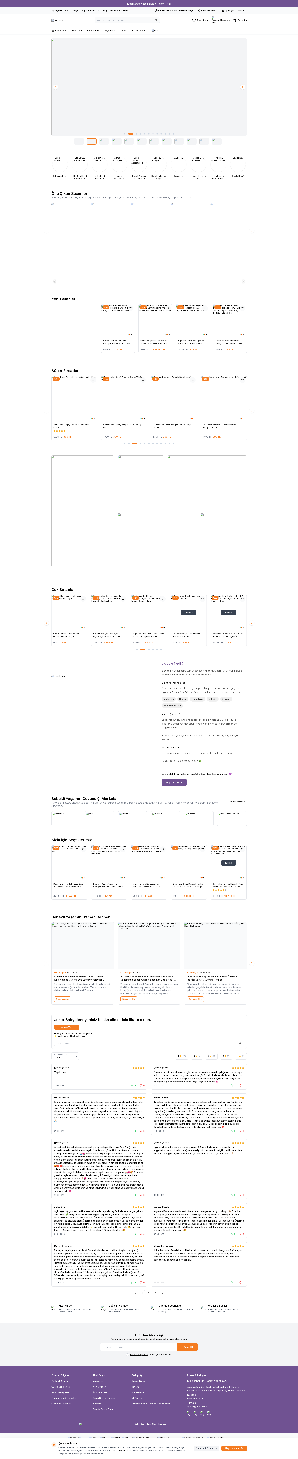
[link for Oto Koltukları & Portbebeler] (79, 168)
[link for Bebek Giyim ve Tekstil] (198, 168)
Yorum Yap (66, 1027)
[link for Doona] (99, 818)
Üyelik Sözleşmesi (60, 1386)
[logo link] (57, 20)
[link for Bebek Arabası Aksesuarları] (139, 168)
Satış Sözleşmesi (60, 1392)
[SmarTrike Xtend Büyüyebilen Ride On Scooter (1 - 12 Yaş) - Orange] (189, 863)
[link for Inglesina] (149, 230)
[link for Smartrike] (132, 818)
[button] (124, 134)
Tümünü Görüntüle (237, 802)
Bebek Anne (93, 30)
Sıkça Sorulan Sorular (104, 1398)
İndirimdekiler (100, 1392)
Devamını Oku (62, 999)
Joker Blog (102, 10)
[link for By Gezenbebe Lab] (232, 818)
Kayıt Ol (188, 1347)
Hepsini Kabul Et (234, 1448)
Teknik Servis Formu (119, 10)
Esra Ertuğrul (60, 972)
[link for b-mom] (199, 818)
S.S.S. (67, 10)
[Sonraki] (163, 1293)
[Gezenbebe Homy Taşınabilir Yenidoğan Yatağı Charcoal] (174, 399)
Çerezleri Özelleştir (206, 1448)
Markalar (77, 30)
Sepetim (97, 1403)
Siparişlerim (56, 10)
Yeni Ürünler (99, 1386)
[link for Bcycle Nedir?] (238, 166)
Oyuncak (110, 30)
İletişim (76, 10)
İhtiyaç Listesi (138, 30)
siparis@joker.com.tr (197, 1406)
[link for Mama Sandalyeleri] (119, 168)
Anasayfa (98, 1381)
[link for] (149, 87)
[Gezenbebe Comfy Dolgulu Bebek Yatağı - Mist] (74, 399)
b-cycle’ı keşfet (174, 782)
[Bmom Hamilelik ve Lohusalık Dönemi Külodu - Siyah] (69, 612)
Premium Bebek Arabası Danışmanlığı (151, 1403)
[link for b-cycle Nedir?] (100, 723)
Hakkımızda (138, 1392)
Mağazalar (137, 1398)
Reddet (122, 1450)
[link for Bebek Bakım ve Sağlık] (158, 168)
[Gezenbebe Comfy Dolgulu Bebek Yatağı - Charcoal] (124, 399)
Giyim (123, 30)
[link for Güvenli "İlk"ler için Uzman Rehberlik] (69, 230)
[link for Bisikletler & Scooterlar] (99, 168)
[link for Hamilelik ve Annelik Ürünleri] (218, 168)
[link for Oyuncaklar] (178, 166)
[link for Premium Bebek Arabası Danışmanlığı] (109, 230)
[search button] (156, 20)
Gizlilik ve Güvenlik (61, 1403)
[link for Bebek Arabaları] (60, 166)
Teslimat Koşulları (60, 1381)
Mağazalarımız (88, 10)
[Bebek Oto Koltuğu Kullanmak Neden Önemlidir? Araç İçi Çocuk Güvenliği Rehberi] (215, 945)
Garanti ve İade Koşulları (63, 1398)
